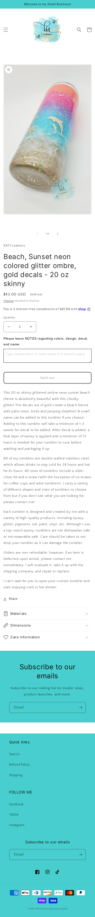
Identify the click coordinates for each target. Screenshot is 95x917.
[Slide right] (58, 234)
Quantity (9, 317)
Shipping (8, 301)
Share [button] (13, 599)
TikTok (14, 815)
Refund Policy (19, 764)
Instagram (16, 825)
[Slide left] (37, 234)
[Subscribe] (80, 707)
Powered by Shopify (58, 909)
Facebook (16, 804)
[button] (6, 30)
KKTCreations (41, 909)
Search (14, 754)
